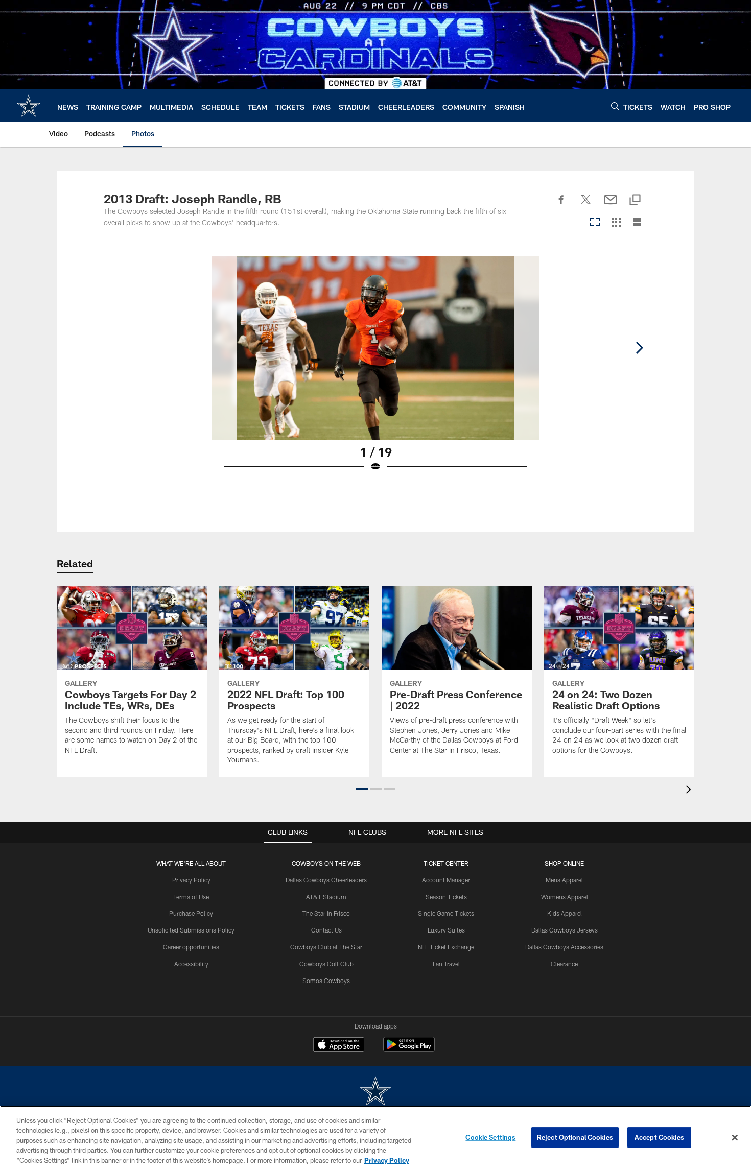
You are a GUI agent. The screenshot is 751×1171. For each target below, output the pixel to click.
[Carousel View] (594, 222)
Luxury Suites (446, 930)
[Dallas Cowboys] (375, 1092)
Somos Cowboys (326, 980)
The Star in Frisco (326, 913)
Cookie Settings (490, 1137)
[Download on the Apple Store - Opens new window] (339, 1046)
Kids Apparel (564, 913)
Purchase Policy (191, 913)
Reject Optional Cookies (575, 1137)
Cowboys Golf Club (326, 963)
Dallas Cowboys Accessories (564, 946)
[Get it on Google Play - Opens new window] (409, 1049)
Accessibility (191, 963)
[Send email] (610, 205)
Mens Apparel (564, 879)
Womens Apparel (564, 896)
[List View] (637, 222)
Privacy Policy (191, 879)
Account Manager (446, 879)
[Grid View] (616, 222)
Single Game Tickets (446, 913)
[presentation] (690, 790)
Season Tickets (446, 896)
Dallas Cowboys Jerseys (564, 930)
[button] (362, 789)
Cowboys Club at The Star (326, 946)
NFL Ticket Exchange (446, 946)
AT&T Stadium (326, 896)
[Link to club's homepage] (28, 105)
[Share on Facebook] (561, 205)
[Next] (639, 348)
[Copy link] (635, 200)
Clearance (564, 963)
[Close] (734, 1138)
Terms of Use (191, 896)
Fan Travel (446, 963)
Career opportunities (191, 946)
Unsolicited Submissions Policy (191, 930)
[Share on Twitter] (586, 205)
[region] (375, 1138)
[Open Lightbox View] (375, 370)
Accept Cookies (659, 1137)
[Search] (615, 106)
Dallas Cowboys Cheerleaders (326, 879)
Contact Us (326, 930)
